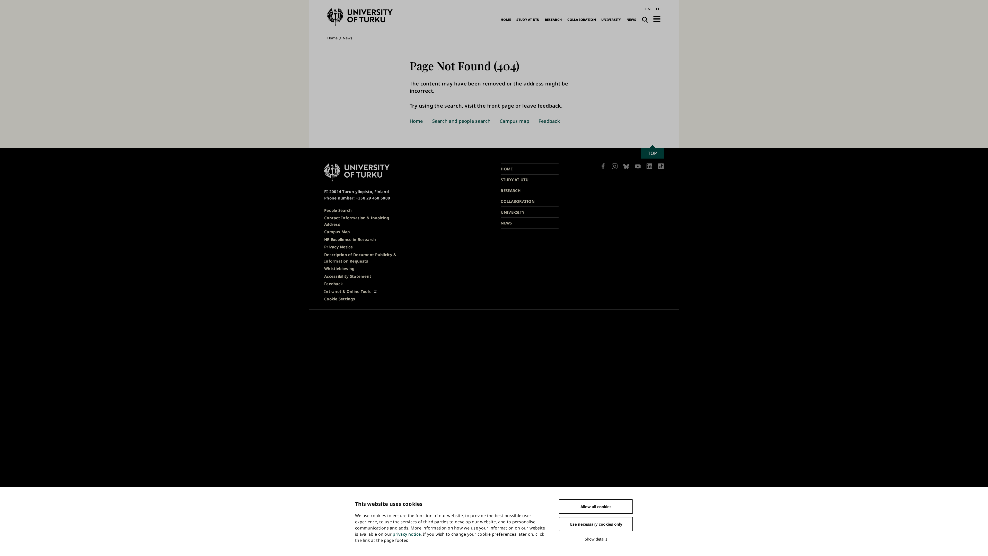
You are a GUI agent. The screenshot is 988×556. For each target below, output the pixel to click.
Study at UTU (527, 20)
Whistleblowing (339, 268)
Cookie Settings (339, 298)
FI (657, 8)
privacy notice (407, 534)
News (631, 20)
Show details (596, 539)
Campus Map (337, 231)
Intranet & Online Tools (347, 291)
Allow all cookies (596, 506)
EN (647, 8)
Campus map (514, 121)
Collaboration (581, 20)
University (611, 20)
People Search (338, 210)
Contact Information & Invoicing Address (356, 221)
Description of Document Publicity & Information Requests (360, 258)
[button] (657, 19)
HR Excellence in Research (350, 239)
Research (553, 20)
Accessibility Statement (347, 276)
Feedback (549, 121)
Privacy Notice (338, 246)
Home (506, 20)
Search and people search (461, 121)
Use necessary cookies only (596, 524)
